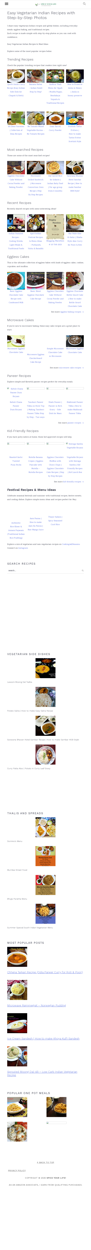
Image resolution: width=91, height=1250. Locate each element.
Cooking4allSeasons (71, 601)
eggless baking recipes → (72, 312)
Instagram (23, 605)
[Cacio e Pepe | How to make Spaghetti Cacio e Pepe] (17, 1164)
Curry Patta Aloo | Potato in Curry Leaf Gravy (28, 825)
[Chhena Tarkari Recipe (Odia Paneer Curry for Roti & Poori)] (45, 1014)
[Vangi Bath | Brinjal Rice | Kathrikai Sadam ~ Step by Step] (56, 1164)
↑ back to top (45, 1219)
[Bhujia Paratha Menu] (45, 942)
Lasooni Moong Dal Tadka (19, 739)
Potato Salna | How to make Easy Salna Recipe (30, 767)
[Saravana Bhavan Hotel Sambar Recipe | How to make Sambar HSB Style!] (45, 783)
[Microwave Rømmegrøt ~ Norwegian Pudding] (45, 1047)
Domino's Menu (14, 898)
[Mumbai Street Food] (45, 913)
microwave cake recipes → (71, 398)
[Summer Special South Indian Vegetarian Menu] (45, 971)
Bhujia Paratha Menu (17, 956)
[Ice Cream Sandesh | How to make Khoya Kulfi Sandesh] (45, 1080)
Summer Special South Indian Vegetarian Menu (30, 984)
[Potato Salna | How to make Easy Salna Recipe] (45, 754)
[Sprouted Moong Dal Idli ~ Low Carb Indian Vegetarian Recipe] (45, 1114)
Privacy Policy (17, 1227)
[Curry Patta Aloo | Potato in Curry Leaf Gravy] (45, 811)
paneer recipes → (75, 453)
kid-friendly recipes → (73, 512)
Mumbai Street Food (17, 927)
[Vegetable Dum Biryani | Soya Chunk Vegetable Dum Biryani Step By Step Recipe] (56, 1188)
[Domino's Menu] (45, 884)
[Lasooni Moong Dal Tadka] (45, 725)
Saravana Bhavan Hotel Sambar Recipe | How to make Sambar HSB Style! (43, 796)
